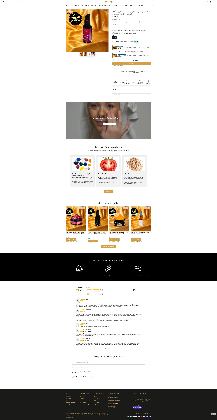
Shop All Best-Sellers (108, 246)
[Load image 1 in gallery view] (81, 54)
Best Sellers (68, 396)
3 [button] (108, 348)
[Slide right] (96, 54)
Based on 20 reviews (80, 290)
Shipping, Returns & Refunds (72, 404)
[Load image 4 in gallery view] (93, 54)
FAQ (81, 400)
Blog (95, 404)
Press (95, 400)
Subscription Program (70, 402)
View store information (118, 68)
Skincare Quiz (97, 396)
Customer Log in (97, 405)
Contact (82, 405)
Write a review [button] (137, 289)
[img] (82, 299)
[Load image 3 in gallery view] (89, 54)
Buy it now (131, 63)
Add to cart (136, 60)
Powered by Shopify (69, 417)
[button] (207, 2)
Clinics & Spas (83, 402)
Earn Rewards (69, 398)
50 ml (119, 37)
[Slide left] (78, 54)
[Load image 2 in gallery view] (85, 54)
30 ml (114, 37)
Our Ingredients (97, 402)
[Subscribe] (150, 397)
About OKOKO (97, 398)
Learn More (108, 191)
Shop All (68, 400)
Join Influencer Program (85, 404)
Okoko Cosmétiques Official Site (74, 413)
